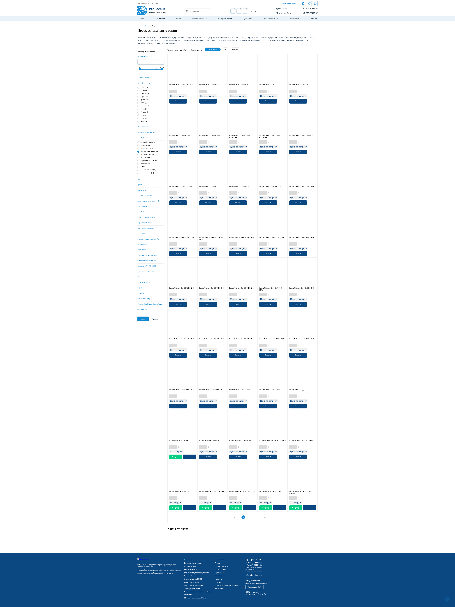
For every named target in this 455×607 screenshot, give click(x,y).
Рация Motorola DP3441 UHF (239, 390)
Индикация (141, 277)
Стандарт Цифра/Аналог (146, 132)
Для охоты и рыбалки (145, 43)
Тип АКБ (140, 212)
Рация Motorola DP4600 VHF (209, 135)
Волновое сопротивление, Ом (148, 239)
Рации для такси (152, 40)
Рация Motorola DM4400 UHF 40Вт (271, 339)
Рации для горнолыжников (165, 43)
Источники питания (191, 582)
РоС (138, 179)
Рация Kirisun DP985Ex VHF (179, 491)
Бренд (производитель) (145, 83)
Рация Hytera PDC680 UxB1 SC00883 (272, 440)
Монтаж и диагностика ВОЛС (195, 598)
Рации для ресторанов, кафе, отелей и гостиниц (220, 38)
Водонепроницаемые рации (147, 38)
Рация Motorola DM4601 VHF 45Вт (241, 237)
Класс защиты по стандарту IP (148, 201)
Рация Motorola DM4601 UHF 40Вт (301, 186)
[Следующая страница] (268, 517)
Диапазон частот (143, 77)
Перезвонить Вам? (283, 13)
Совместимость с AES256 (146, 261)
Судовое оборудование (192, 576)
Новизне (235, 49)
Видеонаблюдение (190, 569)
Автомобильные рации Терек (170, 40)
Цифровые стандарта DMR (227, 40)
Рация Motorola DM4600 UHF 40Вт (301, 237)
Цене (225, 49)
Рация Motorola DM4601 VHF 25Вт (271, 237)
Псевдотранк (142, 190)
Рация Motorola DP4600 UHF (179, 135)
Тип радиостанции (144, 137)
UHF (207, 40)
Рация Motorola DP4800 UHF (209, 85)
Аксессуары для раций (192, 589)
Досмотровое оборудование (194, 585)
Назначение (141, 244)
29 (260, 517)
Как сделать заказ (271, 19)
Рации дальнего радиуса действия (172, 38)
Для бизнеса (294, 19)
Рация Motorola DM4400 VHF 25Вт (211, 390)
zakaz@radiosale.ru (289, 3)
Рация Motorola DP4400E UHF (270, 186)
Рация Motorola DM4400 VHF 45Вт (181, 390)
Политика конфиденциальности (226, 585)
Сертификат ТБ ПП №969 (146, 266)
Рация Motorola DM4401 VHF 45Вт (211, 339)
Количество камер (143, 299)
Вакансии (218, 576)
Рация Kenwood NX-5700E (178, 440)
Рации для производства (249, 38)
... (230, 517)
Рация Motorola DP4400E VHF (240, 186)
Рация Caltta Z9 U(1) (296, 390)
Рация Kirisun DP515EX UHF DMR (211, 491)
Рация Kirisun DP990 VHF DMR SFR (272, 491)
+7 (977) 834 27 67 (310, 13)
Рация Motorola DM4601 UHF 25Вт (181, 237)
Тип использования (144, 196)
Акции (178, 19)
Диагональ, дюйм (143, 282)
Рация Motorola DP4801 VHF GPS (181, 85)
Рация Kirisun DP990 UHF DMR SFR (242, 491)
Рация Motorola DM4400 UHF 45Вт (301, 339)
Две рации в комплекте (145, 271)
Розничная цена (143, 56)
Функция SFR (142, 309)
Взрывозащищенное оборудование (196, 573)
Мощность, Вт (142, 127)
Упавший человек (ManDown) (148, 255)
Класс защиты (142, 206)
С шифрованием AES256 (275, 40)
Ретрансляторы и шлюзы (193, 563)
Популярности (212, 49)
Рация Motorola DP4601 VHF (299, 85)
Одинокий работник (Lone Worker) (150, 304)
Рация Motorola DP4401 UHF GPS (181, 186)
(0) (178, 91)
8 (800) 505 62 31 (282, 9)
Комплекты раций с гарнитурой (272, 38)
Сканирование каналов (145, 228)
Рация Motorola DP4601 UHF (269, 85)
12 (252, 517)
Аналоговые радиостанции (193, 40)
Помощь (218, 582)
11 (247, 517)
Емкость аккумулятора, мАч (147, 217)
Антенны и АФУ (190, 566)
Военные (290, 40)
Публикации (248, 19)
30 (265, 517)
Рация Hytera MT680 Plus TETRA (301, 440)
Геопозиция (141, 250)
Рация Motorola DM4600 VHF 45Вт (211, 288)
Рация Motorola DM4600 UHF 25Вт (181, 288)
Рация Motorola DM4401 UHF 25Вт (181, 339)
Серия (139, 288)
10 (243, 517)
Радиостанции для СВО (304, 40)
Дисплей (140, 293)
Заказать (178, 101)
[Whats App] (315, 3)
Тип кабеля (141, 233)
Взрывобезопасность (144, 223)
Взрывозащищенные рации (296, 38)
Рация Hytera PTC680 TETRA (210, 440)
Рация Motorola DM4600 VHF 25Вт (241, 288)
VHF (213, 40)
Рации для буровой (194, 38)
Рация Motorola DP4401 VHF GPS (301, 135)
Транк (139, 185)
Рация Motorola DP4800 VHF (239, 85)
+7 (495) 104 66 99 (310, 9)
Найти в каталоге (193, 11)
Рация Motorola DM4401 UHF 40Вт (301, 288)
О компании (160, 19)
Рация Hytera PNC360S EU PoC (240, 440)
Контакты (314, 19)
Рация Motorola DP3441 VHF (269, 390)
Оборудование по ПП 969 (193, 579)
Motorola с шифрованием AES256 (252, 40)
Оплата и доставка (199, 19)
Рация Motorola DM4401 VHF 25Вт (241, 339)
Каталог (140, 19)
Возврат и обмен (225, 19)
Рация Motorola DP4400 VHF (209, 186)
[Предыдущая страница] (218, 517)
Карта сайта (219, 589)
